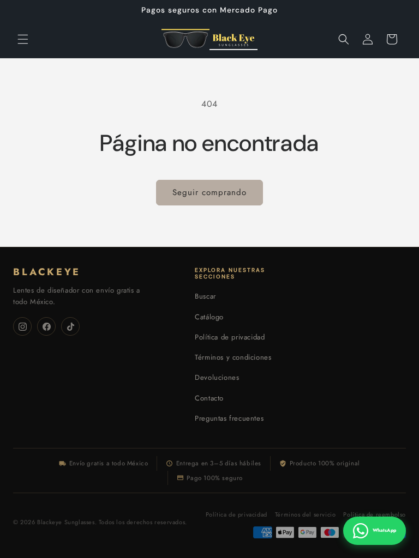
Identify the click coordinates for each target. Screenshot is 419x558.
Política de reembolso (374, 514)
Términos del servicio (305, 514)
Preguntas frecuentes (229, 418)
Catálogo (209, 317)
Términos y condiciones (233, 357)
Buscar (205, 296)
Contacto (209, 398)
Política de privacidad (230, 337)
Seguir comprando (209, 192)
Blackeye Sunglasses (65, 522)
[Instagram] (22, 326)
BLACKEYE (47, 272)
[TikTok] (70, 326)
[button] (23, 39)
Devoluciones (217, 377)
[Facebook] (46, 326)
